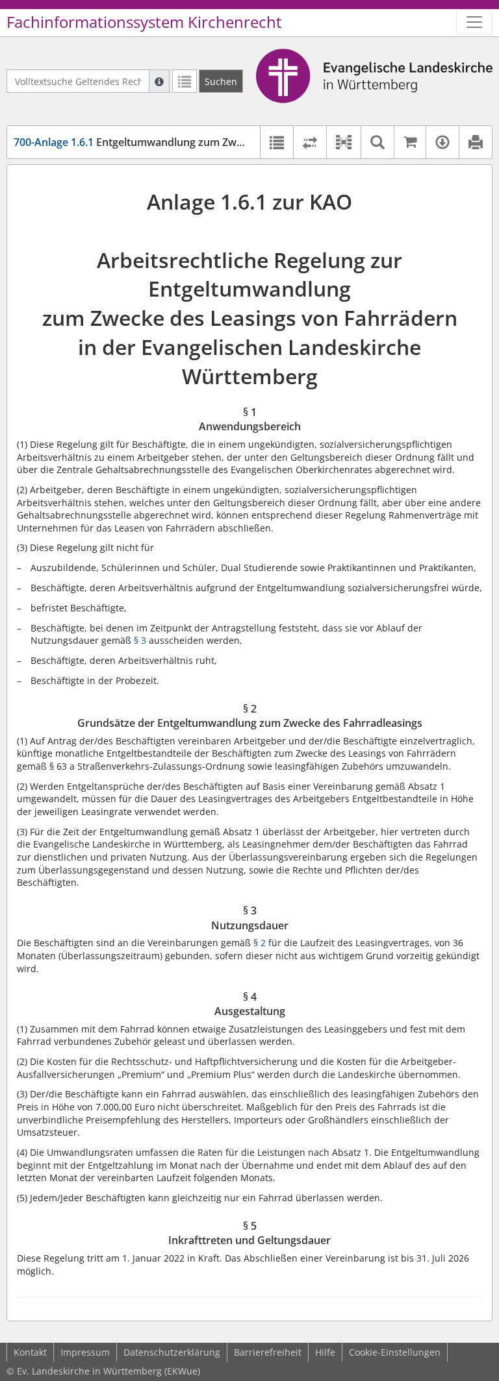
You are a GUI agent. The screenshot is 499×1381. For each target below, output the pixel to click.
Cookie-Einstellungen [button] (395, 1352)
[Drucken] (475, 142)
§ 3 (140, 640)
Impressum (85, 1352)
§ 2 (259, 942)
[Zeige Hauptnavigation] (474, 22)
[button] (343, 142)
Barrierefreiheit (267, 1352)
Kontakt (30, 1352)
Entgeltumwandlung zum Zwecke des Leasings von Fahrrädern (209, 142)
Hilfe (325, 1352)
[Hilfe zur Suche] (159, 81)
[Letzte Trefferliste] (184, 81)
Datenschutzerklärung (171, 1352)
